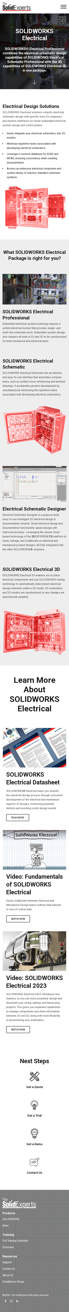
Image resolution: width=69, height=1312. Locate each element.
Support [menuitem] (7, 1262)
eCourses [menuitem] (8, 1247)
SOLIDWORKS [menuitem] (11, 1219)
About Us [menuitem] (8, 1275)
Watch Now (18, 919)
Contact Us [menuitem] (9, 1268)
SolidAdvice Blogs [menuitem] (13, 1281)
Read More (17, 817)
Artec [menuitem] (6, 1225)
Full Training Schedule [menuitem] (15, 1240)
